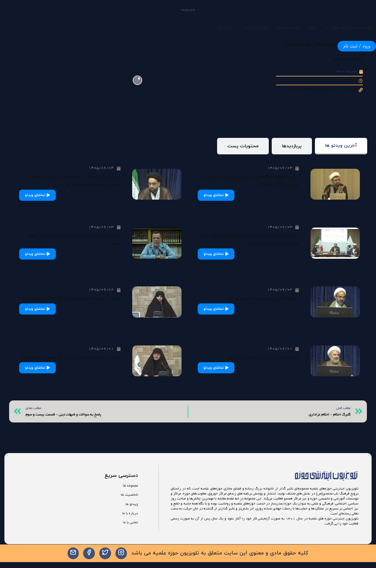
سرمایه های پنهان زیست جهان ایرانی (263, 298)
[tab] (341, 146)
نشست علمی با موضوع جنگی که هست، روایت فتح (71, 298)
